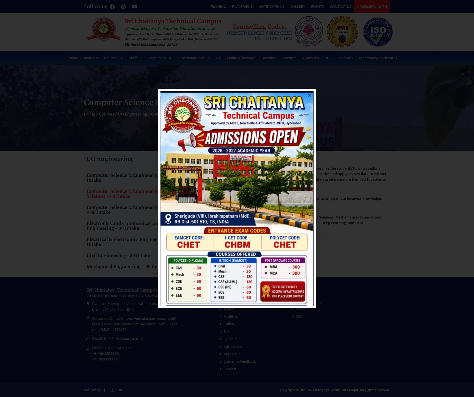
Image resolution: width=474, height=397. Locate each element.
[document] (237, 198)
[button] (309, 95)
